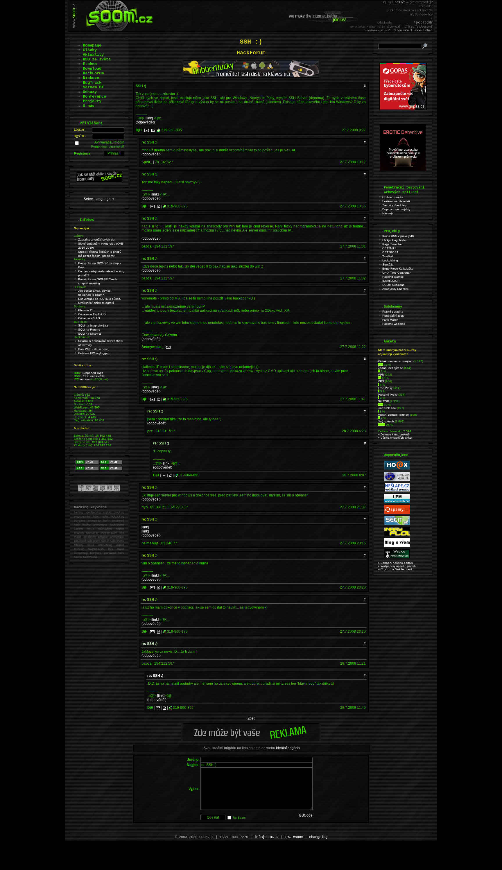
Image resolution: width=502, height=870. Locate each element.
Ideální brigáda (288, 748)
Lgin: (80, 130)
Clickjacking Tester (394, 240)
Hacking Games (393, 276)
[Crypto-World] (397, 479)
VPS (381, 381)
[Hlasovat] (380, 364)
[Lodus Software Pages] (397, 501)
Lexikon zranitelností (396, 201)
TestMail (387, 256)
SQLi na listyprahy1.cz (93, 325)
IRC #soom (294, 837)
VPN (381, 374)
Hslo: (80, 136)
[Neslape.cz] (397, 490)
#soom (84, 379)
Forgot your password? (107, 146)
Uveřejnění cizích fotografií (96, 302)
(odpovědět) (145, 122)
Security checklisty (394, 205)
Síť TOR (383, 401)
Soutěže (388, 264)
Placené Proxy (387, 394)
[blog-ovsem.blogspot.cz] (397, 546)
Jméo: (193, 760)
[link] (149, 118)
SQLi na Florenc (89, 329)
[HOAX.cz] (397, 468)
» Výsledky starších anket (395, 437)
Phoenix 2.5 (86, 310)
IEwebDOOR (390, 280)
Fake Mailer (390, 319)
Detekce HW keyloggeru (94, 353)
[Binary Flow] (397, 535)
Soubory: (80, 306)
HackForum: (82, 337)
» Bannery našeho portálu (395, 562)
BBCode (306, 815)
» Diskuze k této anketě (394, 434)
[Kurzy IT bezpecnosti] (403, 109)
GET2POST (390, 252)
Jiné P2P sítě (387, 408)
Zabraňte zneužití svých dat (96, 239)
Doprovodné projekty (396, 209)
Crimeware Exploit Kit (92, 314)
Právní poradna (392, 311)
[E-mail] (146, 130)
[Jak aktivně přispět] (99, 181)
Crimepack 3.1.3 (89, 318)
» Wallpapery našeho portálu (397, 566)
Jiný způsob (386, 421)
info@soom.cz (266, 837)
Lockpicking (390, 260)
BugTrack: (80, 321)
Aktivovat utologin (109, 142)
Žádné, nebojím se (390, 367)
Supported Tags (92, 372)
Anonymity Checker (395, 288)
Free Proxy (385, 388)
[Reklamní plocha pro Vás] (251, 740)
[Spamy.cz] (397, 512)
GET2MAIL (389, 248)
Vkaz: (194, 789)
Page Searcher (392, 244)
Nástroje (387, 213)
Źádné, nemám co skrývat (395, 361)
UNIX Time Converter (396, 272)
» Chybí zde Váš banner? (395, 569)
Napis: (193, 765)
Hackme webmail (393, 323)
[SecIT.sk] (397, 523)
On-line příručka (393, 197)
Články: (79, 235)
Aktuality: (80, 259)
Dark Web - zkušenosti (93, 349)
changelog (318, 837)
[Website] (153, 130)
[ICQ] (158, 130)
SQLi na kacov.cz (89, 333)
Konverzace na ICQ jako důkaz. (99, 298)
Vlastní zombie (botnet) (393, 414)
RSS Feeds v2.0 (93, 376)
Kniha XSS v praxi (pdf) (398, 236)
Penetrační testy (393, 315)
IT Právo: (80, 286)
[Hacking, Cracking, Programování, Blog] (397, 557)
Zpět (251, 718)
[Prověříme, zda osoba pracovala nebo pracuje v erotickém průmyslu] (403, 170)
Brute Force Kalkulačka (397, 268)
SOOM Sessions (393, 284)
